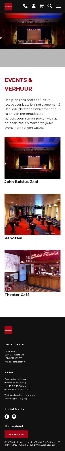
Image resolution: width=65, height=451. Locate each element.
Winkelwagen (41, 6)
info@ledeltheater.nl (15, 361)
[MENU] (58, 7)
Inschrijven (16, 434)
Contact (25, 6)
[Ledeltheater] (8, 6)
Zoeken (49, 6)
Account (33, 6)
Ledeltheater (8, 330)
